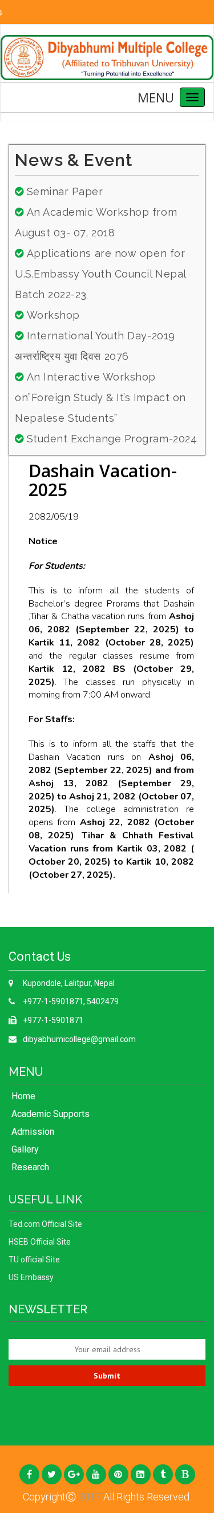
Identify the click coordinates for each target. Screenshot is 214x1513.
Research (30, 1167)
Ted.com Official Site (45, 1224)
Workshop (53, 315)
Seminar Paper (65, 191)
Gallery (25, 1149)
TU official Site (34, 1259)
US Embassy (31, 1277)
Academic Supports (50, 1113)
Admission (32, 1131)
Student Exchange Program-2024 (112, 439)
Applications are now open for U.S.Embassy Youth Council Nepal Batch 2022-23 (100, 273)
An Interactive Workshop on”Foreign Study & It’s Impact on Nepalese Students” (100, 397)
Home (23, 1096)
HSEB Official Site (40, 1241)
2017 (88, 1497)
